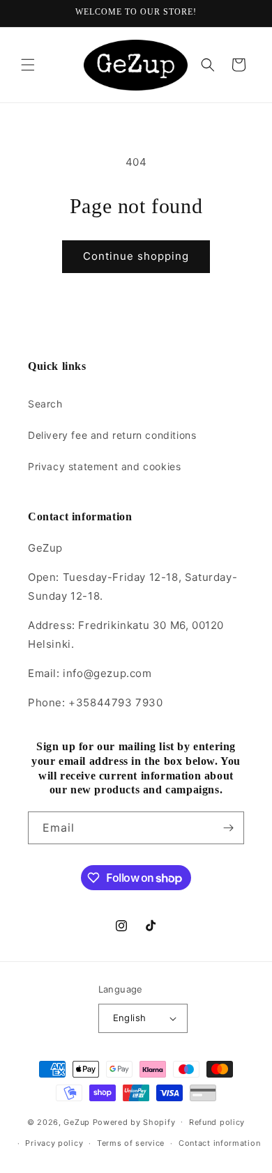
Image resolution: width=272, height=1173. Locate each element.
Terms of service (131, 1143)
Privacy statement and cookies (104, 466)
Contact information (219, 1143)
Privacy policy (54, 1143)
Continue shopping (136, 256)
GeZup (76, 1121)
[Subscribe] (228, 827)
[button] (28, 64)
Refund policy (217, 1122)
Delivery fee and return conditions (112, 435)
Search (45, 404)
